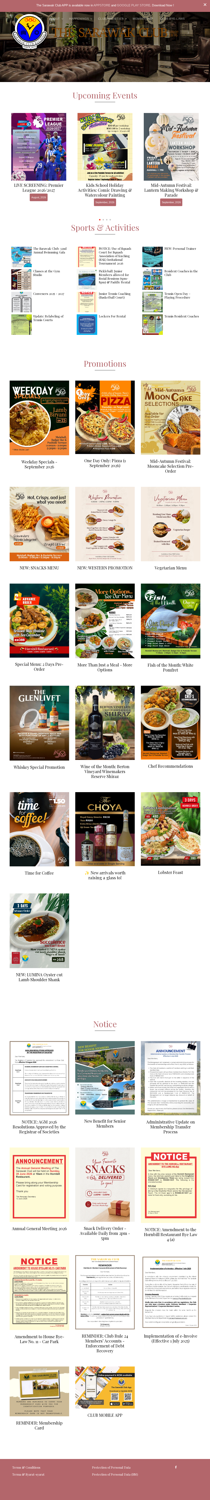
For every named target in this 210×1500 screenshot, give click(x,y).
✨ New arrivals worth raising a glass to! (105, 875)
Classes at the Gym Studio (46, 273)
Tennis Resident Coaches (181, 316)
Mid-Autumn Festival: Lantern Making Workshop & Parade (171, 190)
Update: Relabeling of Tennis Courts (48, 318)
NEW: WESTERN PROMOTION (104, 567)
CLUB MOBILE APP (105, 1415)
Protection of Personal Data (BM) (115, 1474)
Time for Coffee (39, 873)
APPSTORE (101, 5)
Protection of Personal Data (111, 1467)
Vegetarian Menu (171, 567)
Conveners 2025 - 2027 (48, 294)
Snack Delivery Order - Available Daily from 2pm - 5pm (105, 1233)
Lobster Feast (170, 872)
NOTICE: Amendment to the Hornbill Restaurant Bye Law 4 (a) (170, 1234)
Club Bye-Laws (172, 18)
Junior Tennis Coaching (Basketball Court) (115, 295)
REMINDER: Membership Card (39, 1425)
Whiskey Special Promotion (39, 767)
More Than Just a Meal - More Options (105, 667)
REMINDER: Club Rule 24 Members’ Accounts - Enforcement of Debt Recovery (105, 1343)
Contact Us (106, 31)
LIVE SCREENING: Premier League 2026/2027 (38, 187)
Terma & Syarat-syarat (28, 1474)
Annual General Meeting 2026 (39, 1228)
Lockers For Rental (112, 316)
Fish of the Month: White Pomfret (170, 667)
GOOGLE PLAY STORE (133, 5)
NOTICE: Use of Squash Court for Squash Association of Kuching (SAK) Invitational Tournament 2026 (115, 255)
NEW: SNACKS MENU (39, 567)
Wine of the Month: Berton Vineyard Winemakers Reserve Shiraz (105, 771)
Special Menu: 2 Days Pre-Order (39, 666)
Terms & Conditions (26, 1467)
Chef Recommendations (170, 766)
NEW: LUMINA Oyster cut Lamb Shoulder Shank (39, 977)
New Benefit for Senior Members (105, 1123)
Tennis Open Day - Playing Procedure (177, 295)
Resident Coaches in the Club (181, 273)
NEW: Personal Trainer (180, 248)
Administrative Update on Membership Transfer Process (170, 1126)
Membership (143, 18)
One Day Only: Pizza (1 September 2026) (105, 463)
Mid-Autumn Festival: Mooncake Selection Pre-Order (170, 466)
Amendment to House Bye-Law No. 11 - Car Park (39, 1339)
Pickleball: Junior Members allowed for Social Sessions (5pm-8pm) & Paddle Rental (114, 276)
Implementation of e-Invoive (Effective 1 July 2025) (170, 1338)
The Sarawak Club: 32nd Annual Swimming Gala (50, 250)
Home (38, 18)
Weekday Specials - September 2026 (39, 464)
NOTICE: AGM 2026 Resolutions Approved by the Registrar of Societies (39, 1126)
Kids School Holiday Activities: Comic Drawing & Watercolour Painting (105, 190)
